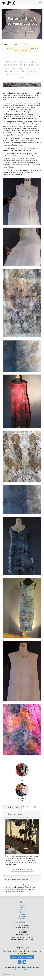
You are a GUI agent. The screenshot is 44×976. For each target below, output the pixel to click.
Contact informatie (22, 922)
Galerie (22, 912)
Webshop (22, 910)
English (17, 969)
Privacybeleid (22, 919)
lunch (35, 889)
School (22, 908)
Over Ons (22, 905)
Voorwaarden (22, 914)
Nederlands (24, 969)
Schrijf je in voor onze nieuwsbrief (22, 957)
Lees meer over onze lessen (21, 870)
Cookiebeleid (22, 916)
